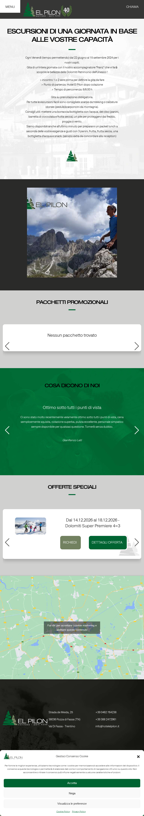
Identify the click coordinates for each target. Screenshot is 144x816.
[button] (138, 757)
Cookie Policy (63, 812)
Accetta (72, 783)
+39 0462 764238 (105, 712)
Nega (72, 793)
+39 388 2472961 (105, 719)
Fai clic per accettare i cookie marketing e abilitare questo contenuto (72, 627)
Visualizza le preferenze (72, 803)
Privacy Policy (79, 812)
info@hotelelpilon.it (107, 726)
